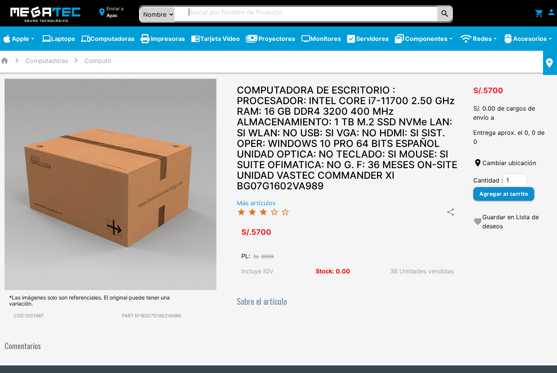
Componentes (429, 38)
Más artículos (256, 203)
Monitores (321, 38)
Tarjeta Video (215, 38)
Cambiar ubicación (509, 163)
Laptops (58, 38)
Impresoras (168, 38)
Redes (486, 38)
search (444, 13)
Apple (24, 38)
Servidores (372, 38)
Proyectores (276, 38)
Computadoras (108, 38)
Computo (97, 60)
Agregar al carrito (503, 193)
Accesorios (533, 38)
